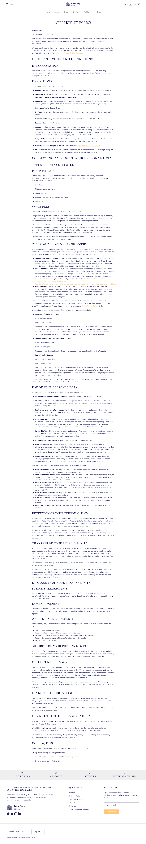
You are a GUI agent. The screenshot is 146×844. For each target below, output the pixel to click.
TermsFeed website (89, 306)
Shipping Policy (75, 799)
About (57, 12)
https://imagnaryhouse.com (89, 146)
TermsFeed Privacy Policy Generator (69, 53)
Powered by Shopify (28, 837)
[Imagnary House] (73, 4)
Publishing (88, 12)
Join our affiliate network (79, 809)
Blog (99, 12)
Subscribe (111, 812)
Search (72, 793)
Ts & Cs (72, 803)
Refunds (72, 806)
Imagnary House (17, 837)
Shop (66, 12)
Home (47, 12)
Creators (76, 12)
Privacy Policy (75, 796)
